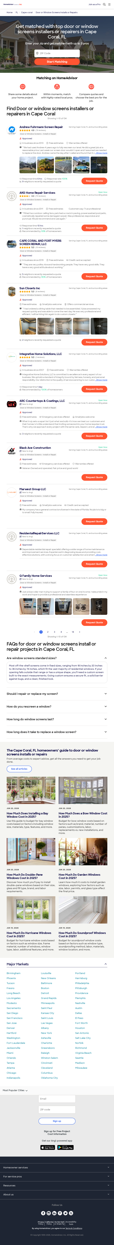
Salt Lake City (83, 1038)
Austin (78, 1008)
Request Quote (94, 180)
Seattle (79, 1058)
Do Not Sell (59, 1223)
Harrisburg (81, 978)
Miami (10, 1053)
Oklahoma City (49, 1077)
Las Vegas (47, 1023)
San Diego (12, 1013)
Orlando (11, 1058)
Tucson (11, 983)
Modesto (12, 1003)
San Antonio (82, 1033)
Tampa (10, 1063)
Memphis (80, 998)
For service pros (12, 1176)
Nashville (80, 1003)
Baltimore (46, 983)
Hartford (11, 1033)
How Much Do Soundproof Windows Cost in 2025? (82, 934)
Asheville (46, 1038)
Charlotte (46, 1043)
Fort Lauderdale (16, 1043)
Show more (101, 153)
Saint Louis (47, 1018)
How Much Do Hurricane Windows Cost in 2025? (29, 934)
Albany (45, 1028)
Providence (81, 993)
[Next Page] (79, 632)
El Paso (79, 1018)
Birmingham (13, 973)
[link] (57, 130)
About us (8, 1194)
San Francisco (15, 1018)
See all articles (19, 768)
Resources (9, 1185)
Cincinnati (46, 1063)
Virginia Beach (83, 1053)
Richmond (81, 1048)
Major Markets (18, 964)
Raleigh (45, 1053)
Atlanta (11, 1067)
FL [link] (17, 12)
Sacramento (14, 1008)
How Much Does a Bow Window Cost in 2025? (83, 815)
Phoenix (11, 978)
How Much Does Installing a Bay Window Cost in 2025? (27, 815)
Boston (45, 988)
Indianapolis (13, 1077)
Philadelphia (82, 983)
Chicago (11, 1072)
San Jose (12, 1023)
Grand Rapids (48, 998)
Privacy (41, 1223)
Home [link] (10, 12)
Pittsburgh (81, 988)
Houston (80, 1028)
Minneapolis (47, 1003)
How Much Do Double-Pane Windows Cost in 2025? (25, 876)
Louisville (46, 973)
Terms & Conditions (73, 1228)
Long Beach (13, 993)
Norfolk (79, 1043)
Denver (11, 1028)
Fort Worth (81, 1023)
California (49, 1223)
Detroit (45, 993)
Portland (80, 973)
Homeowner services (15, 1167)
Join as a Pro (95, 4)
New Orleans (48, 978)
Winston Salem (49, 1058)
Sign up (57, 1121)
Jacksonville (13, 1048)
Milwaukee (81, 1067)
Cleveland (47, 1067)
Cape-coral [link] (27, 12)
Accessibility (71, 1223)
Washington (13, 1038)
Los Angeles (13, 998)
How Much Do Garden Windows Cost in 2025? (79, 876)
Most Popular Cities (13, 1090)
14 (73, 632)
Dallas (78, 1013)
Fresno (10, 988)
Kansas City (47, 1013)
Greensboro (48, 1048)
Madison (80, 1063)
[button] (27, 165)
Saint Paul (46, 1008)
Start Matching (57, 62)
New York (46, 1033)
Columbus (47, 1072)
